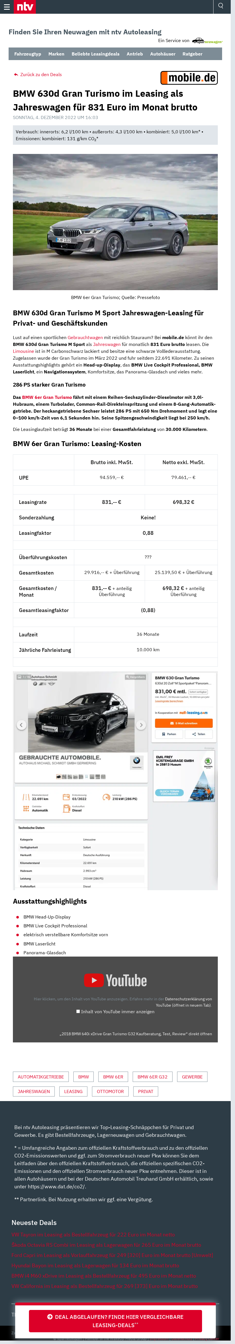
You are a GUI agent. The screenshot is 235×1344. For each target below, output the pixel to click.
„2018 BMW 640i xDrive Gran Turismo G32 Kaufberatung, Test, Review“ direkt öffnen (136, 1033)
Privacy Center (207, 1338)
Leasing (73, 1091)
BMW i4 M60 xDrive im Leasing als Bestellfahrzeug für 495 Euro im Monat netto (103, 1275)
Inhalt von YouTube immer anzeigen (117, 1011)
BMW (83, 1077)
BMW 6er (113, 1077)
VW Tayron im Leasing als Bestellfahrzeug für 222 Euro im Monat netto (93, 1234)
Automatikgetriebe (41, 1077)
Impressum (159, 1338)
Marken (56, 54)
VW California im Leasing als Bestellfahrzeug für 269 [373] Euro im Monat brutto (104, 1286)
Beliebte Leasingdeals (96, 54)
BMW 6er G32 (153, 1077)
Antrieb (135, 54)
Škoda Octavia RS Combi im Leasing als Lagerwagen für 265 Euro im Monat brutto (106, 1245)
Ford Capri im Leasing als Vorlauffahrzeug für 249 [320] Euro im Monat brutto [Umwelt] (112, 1255)
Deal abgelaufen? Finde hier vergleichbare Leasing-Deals (118, 1321)
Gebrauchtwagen (85, 337)
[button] (25, 7)
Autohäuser (162, 54)
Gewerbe (192, 1077)
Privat (145, 1091)
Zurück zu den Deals (40, 74)
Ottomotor (110, 1091)
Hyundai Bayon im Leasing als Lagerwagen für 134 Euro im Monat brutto (95, 1265)
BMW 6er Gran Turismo (47, 397)
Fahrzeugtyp (27, 54)
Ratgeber (192, 54)
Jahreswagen (107, 344)
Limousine (23, 351)
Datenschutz (181, 1338)
